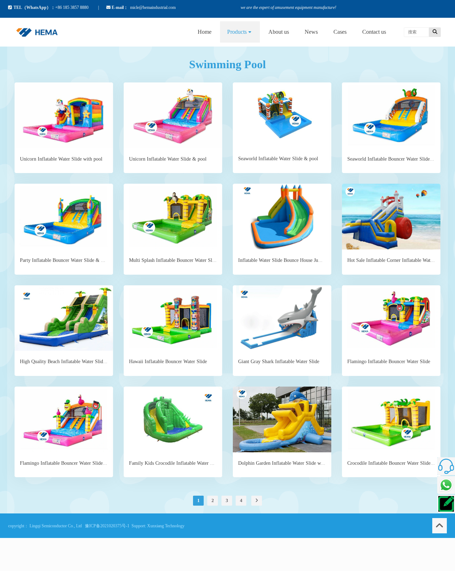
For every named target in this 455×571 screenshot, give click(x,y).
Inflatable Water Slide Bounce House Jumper (283, 260)
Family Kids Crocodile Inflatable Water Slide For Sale (184, 463)
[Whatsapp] (446, 485)
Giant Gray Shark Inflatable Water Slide (278, 361)
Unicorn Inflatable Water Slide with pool (61, 159)
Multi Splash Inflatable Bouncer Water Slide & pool (181, 260)
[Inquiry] (446, 504)
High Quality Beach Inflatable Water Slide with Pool (73, 361)
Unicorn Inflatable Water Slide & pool (168, 159)
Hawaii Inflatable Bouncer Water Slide (168, 361)
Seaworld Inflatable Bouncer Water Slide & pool (396, 159)
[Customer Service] (446, 466)
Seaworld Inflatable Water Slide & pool (278, 158)
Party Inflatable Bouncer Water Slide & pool (65, 260)
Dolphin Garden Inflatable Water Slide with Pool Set (291, 463)
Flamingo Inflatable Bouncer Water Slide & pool (69, 463)
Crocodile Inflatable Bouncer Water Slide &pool (396, 463)
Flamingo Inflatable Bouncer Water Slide (388, 361)
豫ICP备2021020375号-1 (107, 525)
